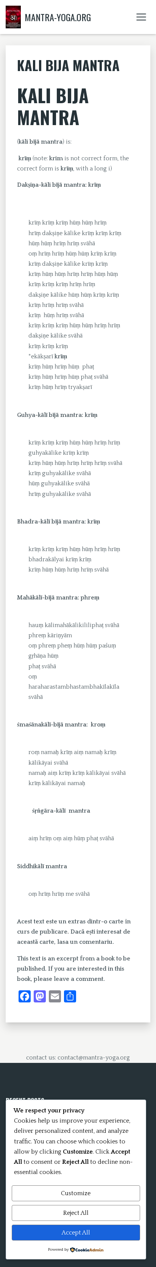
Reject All (76, 1213)
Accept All (76, 1232)
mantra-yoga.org (58, 17)
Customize (75, 1193)
